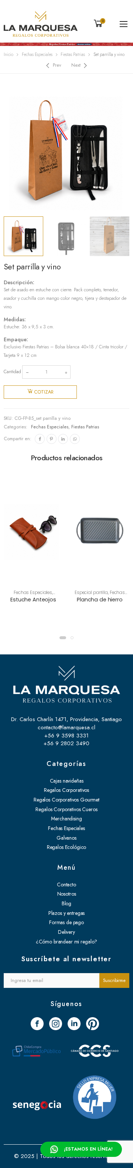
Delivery (66, 932)
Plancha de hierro (100, 599)
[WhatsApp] (75, 439)
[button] (62, 637)
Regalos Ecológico (66, 847)
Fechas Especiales (37, 54)
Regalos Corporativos (66, 790)
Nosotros (66, 893)
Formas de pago (66, 922)
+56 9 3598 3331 (66, 735)
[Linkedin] (63, 439)
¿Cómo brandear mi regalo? (67, 941)
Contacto (66, 884)
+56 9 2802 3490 (66, 743)
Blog (66, 903)
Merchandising (66, 818)
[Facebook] (40, 439)
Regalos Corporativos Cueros (66, 809)
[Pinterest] (52, 439)
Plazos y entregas (66, 913)
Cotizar (44, 392)
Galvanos (66, 838)
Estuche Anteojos (33, 599)
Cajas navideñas (66, 780)
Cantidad (12, 371)
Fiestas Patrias (73, 54)
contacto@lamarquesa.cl (66, 727)
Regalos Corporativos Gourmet (66, 799)
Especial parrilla (91, 592)
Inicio (8, 54)
